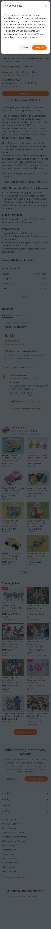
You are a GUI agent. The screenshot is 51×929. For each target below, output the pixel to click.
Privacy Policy (19, 24)
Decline (24, 48)
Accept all (39, 48)
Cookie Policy (38, 24)
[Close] (46, 6)
